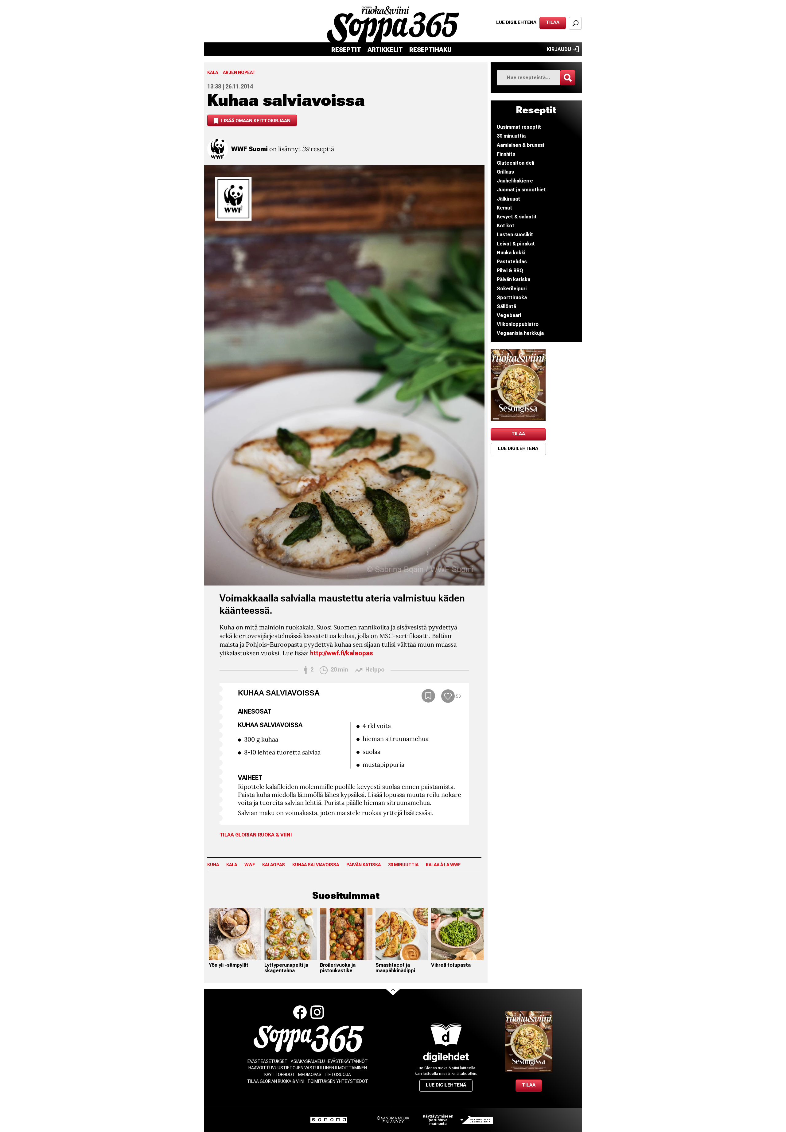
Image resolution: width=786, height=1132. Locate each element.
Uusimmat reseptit (519, 127)
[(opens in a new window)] (518, 385)
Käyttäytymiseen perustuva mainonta (438, 1120)
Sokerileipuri (512, 289)
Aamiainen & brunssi (520, 145)
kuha (213, 865)
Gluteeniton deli (515, 163)
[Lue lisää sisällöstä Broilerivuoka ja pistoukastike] (346, 934)
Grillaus (505, 172)
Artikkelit (385, 49)
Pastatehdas (512, 261)
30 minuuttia (403, 865)
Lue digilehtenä (516, 22)
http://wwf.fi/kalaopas (341, 653)
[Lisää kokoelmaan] (428, 696)
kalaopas (273, 865)
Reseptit (346, 49)
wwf (249, 865)
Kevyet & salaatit (517, 217)
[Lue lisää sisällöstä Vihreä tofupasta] (457, 934)
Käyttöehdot (279, 1074)
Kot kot (505, 226)
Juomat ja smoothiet (521, 190)
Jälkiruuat (508, 199)
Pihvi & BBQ (510, 270)
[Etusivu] (309, 1038)
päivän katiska (363, 865)
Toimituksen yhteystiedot (337, 1081)
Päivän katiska (513, 279)
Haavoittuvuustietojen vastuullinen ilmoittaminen (307, 1067)
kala (231, 865)
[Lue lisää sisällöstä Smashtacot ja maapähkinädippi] (401, 934)
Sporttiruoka (512, 297)
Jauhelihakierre (515, 181)
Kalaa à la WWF (443, 865)
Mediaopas (309, 1074)
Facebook (300, 1012)
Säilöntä (506, 306)
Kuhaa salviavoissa (315, 865)
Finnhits (506, 154)
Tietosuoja (338, 1074)
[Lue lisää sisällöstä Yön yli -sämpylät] (235, 934)
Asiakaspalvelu (308, 1061)
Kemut (504, 208)
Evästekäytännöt (348, 1061)
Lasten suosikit (515, 234)
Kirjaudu (559, 49)
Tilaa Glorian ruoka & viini (256, 835)
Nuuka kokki (511, 253)
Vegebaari (509, 315)
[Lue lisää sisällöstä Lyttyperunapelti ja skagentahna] (290, 934)
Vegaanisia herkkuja (520, 333)
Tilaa (552, 22)
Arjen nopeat (239, 72)
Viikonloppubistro (518, 324)
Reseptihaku (430, 49)
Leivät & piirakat (516, 244)
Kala (212, 72)
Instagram (317, 1012)
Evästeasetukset (267, 1061)
